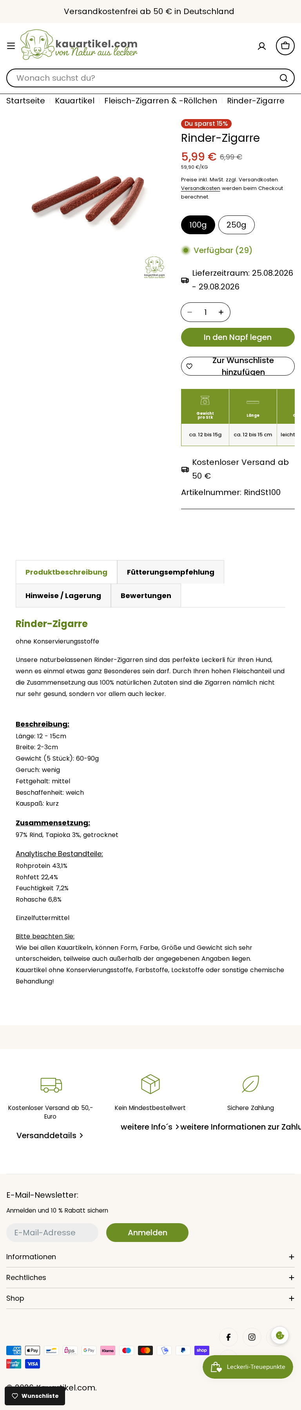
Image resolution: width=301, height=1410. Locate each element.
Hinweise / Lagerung (63, 595)
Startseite (25, 100)
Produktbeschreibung (66, 572)
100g (198, 224)
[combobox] (150, 78)
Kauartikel (74, 100)
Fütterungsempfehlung (170, 572)
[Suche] (283, 78)
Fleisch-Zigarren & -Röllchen (160, 100)
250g (237, 224)
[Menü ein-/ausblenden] (11, 46)
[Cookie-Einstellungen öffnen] (280, 1335)
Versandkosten (200, 188)
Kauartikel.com (65, 1387)
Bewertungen (146, 595)
